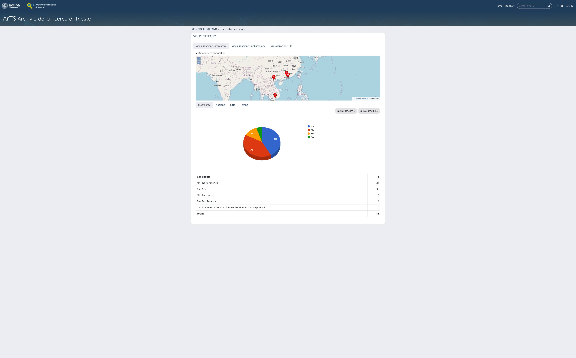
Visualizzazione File (281, 46)
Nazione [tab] (220, 105)
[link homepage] (12, 5)
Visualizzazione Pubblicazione (249, 46)
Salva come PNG (346, 110)
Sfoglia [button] (509, 5)
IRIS (193, 29)
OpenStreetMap (361, 98)
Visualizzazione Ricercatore (211, 46)
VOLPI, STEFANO (207, 29)
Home (499, 5)
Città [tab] (232, 105)
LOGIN (569, 5)
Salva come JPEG (369, 110)
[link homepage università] (42, 5)
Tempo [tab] (244, 105)
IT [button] (555, 5)
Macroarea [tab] (204, 105)
